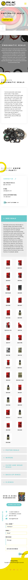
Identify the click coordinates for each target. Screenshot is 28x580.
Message (8, 537)
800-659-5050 (7, 185)
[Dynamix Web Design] (14, 577)
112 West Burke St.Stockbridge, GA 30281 (15, 513)
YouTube (14, 569)
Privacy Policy (14, 561)
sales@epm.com (7, 191)
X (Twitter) (10, 569)
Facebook (7, 569)
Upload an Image (12, 549)
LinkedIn (17, 569)
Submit (22, 554)
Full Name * (9, 524)
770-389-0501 (7, 197)
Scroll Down (3, 28)
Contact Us (7, 20)
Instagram (21, 569)
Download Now (14, 504)
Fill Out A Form (10, 202)
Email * (8, 530)
